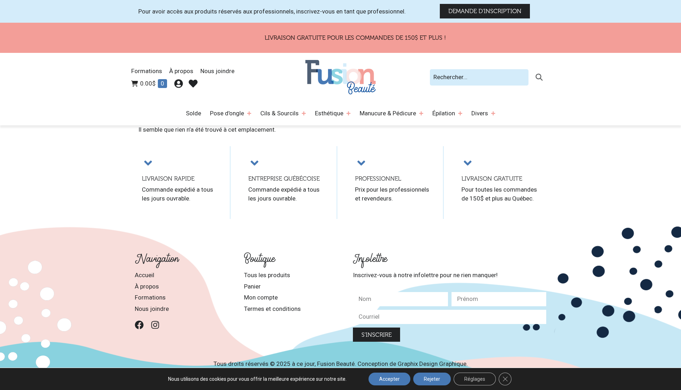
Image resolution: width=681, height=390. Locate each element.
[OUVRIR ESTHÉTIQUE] (348, 113)
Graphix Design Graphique (432, 363)
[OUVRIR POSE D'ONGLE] (249, 113)
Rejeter (432, 379)
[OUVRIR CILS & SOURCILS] (303, 113)
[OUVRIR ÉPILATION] (460, 113)
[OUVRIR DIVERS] (493, 113)
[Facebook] (139, 324)
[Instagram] (155, 324)
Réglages (474, 379)
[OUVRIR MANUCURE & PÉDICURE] (421, 113)
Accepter (389, 379)
